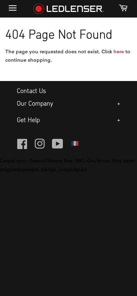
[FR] (74, 145)
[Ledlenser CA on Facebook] (22, 146)
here (118, 52)
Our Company (35, 104)
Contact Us (31, 91)
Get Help (28, 120)
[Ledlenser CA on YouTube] (57, 146)
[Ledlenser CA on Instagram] (39, 146)
